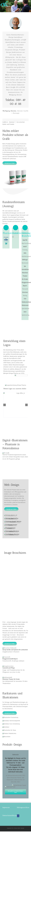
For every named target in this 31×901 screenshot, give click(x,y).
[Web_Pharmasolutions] (9, 528)
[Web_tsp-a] (11, 518)
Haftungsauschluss (23, 807)
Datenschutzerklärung (9, 815)
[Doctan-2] (15, 169)
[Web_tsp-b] (11, 531)
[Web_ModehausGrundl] (12, 521)
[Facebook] (18, 815)
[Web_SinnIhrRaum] (11, 534)
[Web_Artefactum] (10, 525)
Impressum (6, 807)
